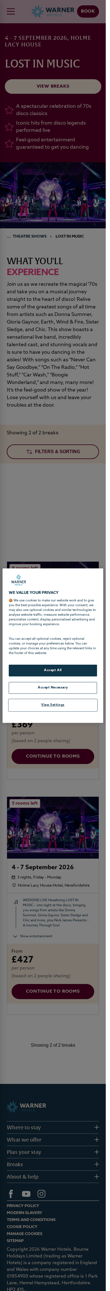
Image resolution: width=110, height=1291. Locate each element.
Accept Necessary (53, 687)
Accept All (53, 670)
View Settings (52, 705)
